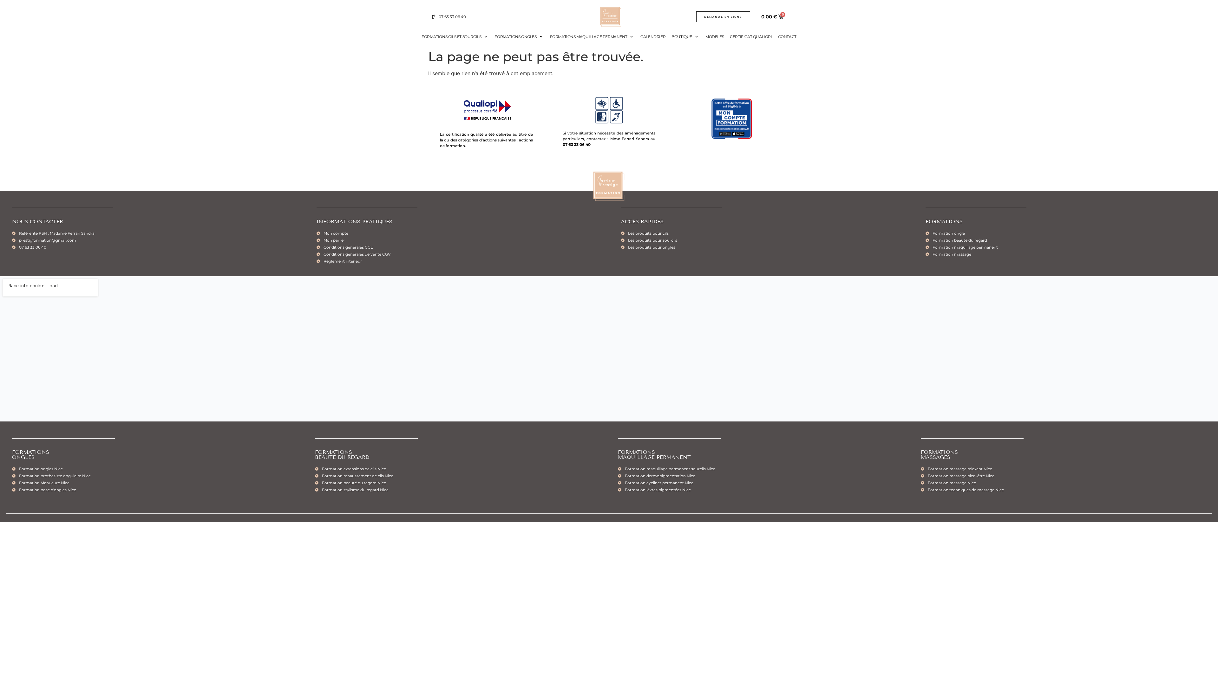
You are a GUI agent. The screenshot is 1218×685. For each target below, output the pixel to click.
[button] (455, 36)
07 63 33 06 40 (577, 144)
